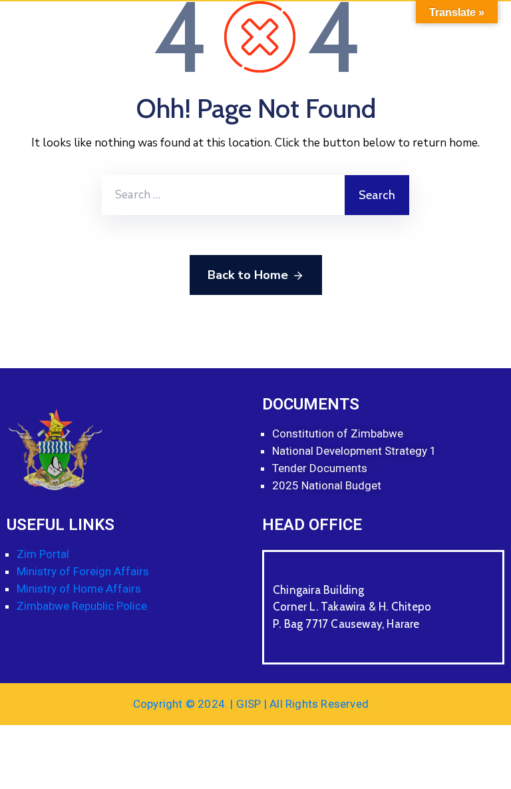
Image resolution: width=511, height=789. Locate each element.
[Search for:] (223, 195)
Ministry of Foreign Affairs (83, 571)
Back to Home (248, 275)
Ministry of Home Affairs (80, 588)
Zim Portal (43, 554)
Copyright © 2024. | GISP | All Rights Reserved (251, 703)
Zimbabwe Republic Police (83, 606)
